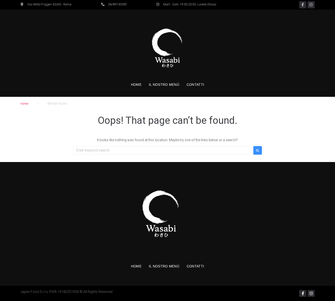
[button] (45, 4)
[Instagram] (311, 4)
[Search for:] (162, 150)
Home (24, 103)
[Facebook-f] (302, 4)
